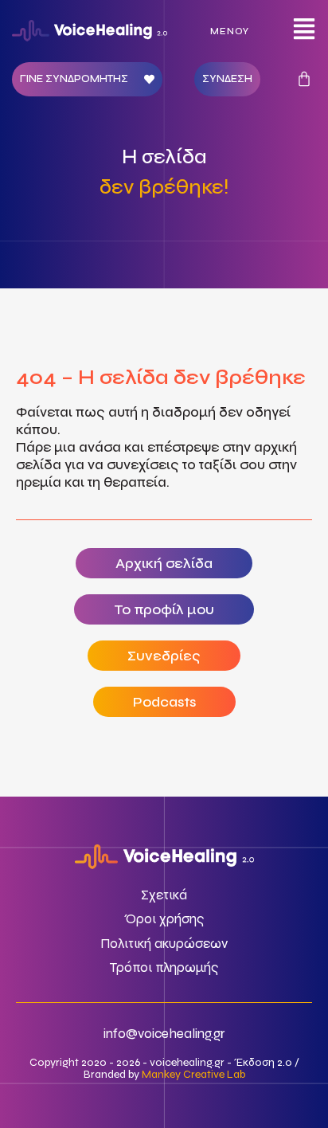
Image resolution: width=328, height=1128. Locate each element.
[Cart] (304, 79)
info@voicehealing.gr (164, 1033)
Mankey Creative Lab (193, 1074)
